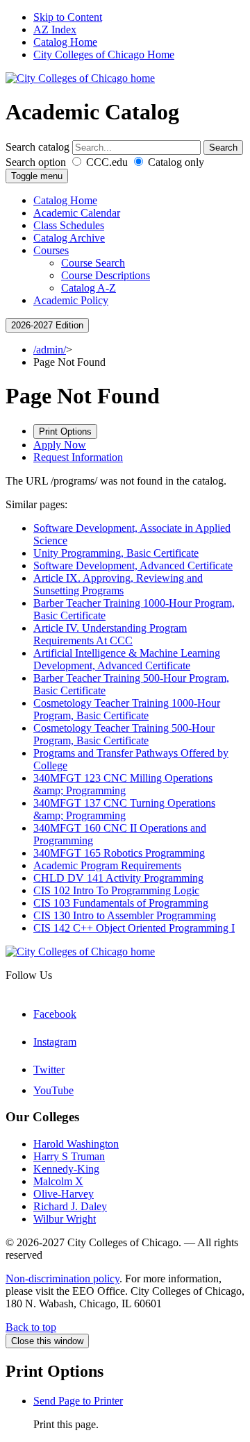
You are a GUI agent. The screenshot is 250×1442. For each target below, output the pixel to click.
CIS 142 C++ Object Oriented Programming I (134, 928)
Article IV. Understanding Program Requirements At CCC (110, 634)
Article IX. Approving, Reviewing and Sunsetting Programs (118, 584)
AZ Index (54, 29)
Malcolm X (58, 1181)
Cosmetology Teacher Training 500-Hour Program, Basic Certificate (124, 734)
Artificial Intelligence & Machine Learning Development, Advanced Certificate (126, 659)
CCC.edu (105, 162)
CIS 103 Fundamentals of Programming (120, 903)
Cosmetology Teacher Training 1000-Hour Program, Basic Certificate (126, 709)
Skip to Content (67, 17)
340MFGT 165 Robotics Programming (119, 853)
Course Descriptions (105, 275)
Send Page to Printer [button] (78, 1401)
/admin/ (49, 349)
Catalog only (174, 162)
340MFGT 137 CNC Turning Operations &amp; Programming (124, 809)
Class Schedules (68, 225)
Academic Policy (70, 300)
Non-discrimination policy (62, 1278)
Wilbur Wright (64, 1219)
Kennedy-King (66, 1169)
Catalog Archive (69, 238)
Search (223, 147)
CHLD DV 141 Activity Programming (118, 878)
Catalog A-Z (88, 288)
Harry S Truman (69, 1156)
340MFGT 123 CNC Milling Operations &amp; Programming (122, 784)
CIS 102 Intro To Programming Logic (116, 890)
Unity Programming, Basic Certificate (116, 553)
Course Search (93, 263)
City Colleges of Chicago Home (103, 54)
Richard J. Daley (70, 1206)
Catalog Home (65, 42)
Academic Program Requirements (107, 865)
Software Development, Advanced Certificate (133, 565)
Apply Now (59, 445)
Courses (51, 250)
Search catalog (37, 147)
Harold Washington (76, 1144)
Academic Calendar (76, 213)
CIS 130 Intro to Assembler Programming (124, 915)
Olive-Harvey (63, 1194)
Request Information (78, 457)
